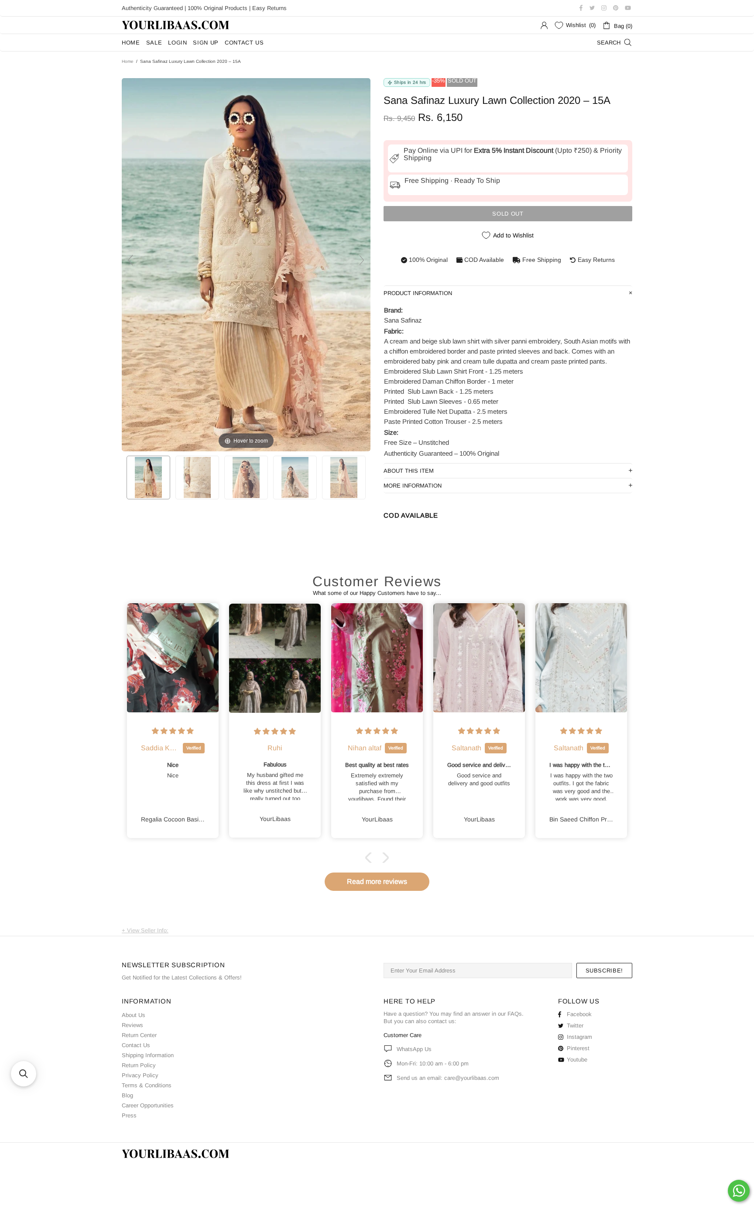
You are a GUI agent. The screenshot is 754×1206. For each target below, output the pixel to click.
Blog (127, 1095)
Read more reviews (377, 881)
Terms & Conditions (146, 1085)
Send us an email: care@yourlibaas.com (448, 1078)
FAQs (514, 1013)
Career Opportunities (148, 1105)
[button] (370, 858)
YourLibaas (176, 25)
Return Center (139, 1035)
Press (129, 1115)
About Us (133, 1015)
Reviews (132, 1025)
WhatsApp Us (414, 1049)
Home (128, 61)
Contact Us (136, 1045)
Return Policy (139, 1065)
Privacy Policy (140, 1075)
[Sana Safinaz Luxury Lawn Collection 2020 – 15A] (148, 477)
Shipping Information (148, 1055)
